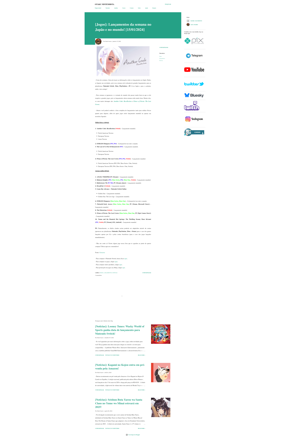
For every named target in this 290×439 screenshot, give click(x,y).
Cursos (123, 8)
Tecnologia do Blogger (134, 434)
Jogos (160, 56)
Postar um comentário (112, 355)
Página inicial (98, 8)
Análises (116, 8)
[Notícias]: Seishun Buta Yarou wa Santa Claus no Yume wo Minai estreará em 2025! (118, 403)
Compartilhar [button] (163, 47)
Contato (132, 8)
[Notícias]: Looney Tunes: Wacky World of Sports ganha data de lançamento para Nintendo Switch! (119, 329)
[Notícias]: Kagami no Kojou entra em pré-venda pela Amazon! (120, 366)
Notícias (161, 60)
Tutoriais (108, 8)
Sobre (139, 8)
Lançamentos (162, 58)
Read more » (141, 355)
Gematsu (102, 252)
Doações (154, 8)
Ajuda (146, 8)
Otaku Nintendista (104, 4)
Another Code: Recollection (123, 101)
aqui (125, 258)
